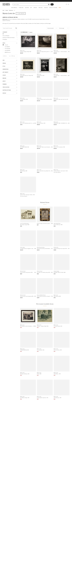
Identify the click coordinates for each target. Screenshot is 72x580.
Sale (60, 7)
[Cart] (68, 4)
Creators (6, 10)
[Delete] (28, 32)
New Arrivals (14, 7)
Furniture (21, 7)
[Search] (16, 28)
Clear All (30, 32)
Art (31, 7)
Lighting (27, 7)
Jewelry (35, 7)
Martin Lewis (11, 10)
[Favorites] (66, 4)
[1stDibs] (6, 4)
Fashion (46, 7)
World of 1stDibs (53, 7)
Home (3, 10)
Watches (41, 7)
